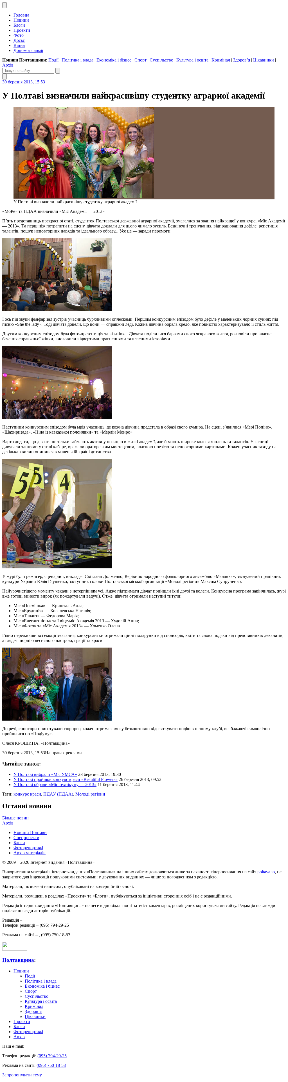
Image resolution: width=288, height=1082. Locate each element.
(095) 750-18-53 (51, 1065)
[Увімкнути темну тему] (4, 5)
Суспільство (161, 60)
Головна (21, 15)
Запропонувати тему (22, 1074)
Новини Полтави (30, 832)
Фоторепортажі (28, 847)
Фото (19, 35)
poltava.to (266, 871)
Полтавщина (18, 960)
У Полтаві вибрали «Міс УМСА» (45, 774)
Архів (8, 65)
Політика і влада (77, 60)
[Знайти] (57, 71)
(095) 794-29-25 (52, 1055)
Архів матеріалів (30, 852)
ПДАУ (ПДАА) (58, 794)
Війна (19, 45)
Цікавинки (263, 60)
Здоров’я (241, 60)
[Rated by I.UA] (14, 949)
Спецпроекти (26, 837)
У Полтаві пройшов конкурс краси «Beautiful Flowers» (66, 779)
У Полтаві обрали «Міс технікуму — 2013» (55, 784)
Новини (21, 20)
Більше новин (15, 818)
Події (53, 60)
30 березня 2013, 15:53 (23, 81)
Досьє (19, 40)
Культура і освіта (192, 60)
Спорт (140, 60)
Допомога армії (28, 50)
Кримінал (221, 60)
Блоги (19, 25)
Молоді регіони (90, 794)
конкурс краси (27, 794)
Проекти (22, 30)
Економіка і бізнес (113, 60)
